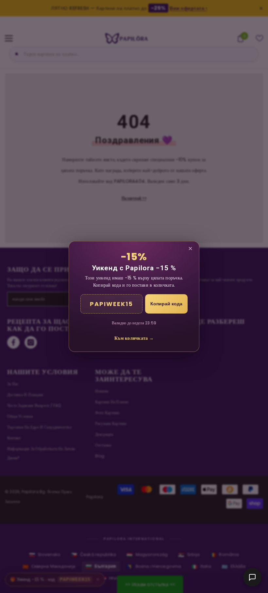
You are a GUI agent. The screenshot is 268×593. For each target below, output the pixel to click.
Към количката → (134, 338)
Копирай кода (166, 303)
